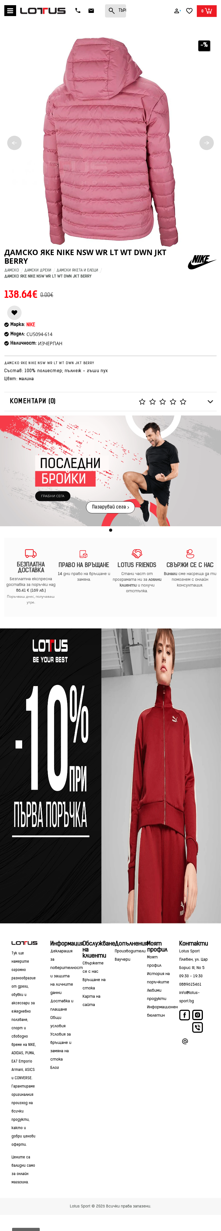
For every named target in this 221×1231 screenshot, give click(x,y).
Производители (130, 951)
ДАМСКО (11, 270)
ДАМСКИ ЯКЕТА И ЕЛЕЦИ (77, 270)
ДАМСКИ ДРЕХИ (37, 270)
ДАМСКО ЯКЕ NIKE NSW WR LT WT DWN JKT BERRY (48, 276)
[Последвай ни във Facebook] (185, 1016)
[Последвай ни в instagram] (197, 1016)
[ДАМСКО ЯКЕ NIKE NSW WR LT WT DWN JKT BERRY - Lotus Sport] (110, 142)
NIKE (30, 325)
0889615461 (190, 985)
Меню (10, 10)
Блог (54, 1068)
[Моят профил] (177, 11)
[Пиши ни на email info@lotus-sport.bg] (185, 1042)
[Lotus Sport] (24, 943)
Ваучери (122, 960)
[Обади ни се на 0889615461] (78, 10)
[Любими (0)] (189, 11)
